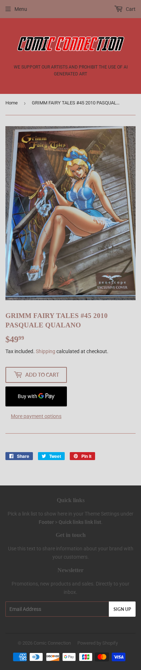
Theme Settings (102, 514)
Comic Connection (52, 643)
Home (11, 103)
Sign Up (122, 609)
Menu (20, 9)
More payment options (36, 416)
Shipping (45, 351)
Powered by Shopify (97, 643)
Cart (130, 9)
